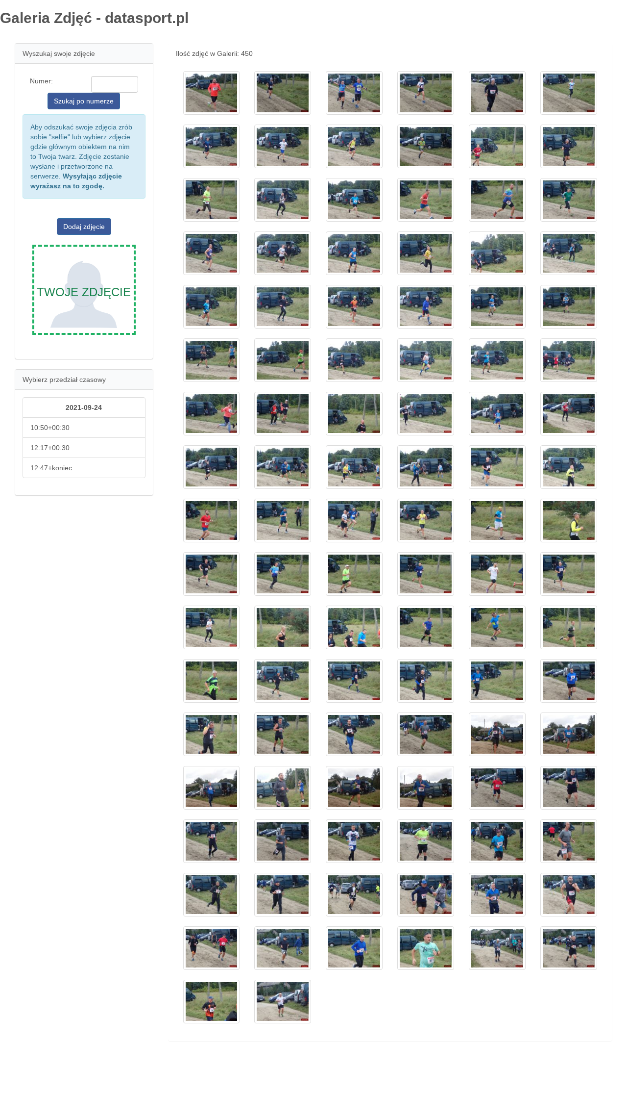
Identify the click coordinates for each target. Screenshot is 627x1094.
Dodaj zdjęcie (84, 226)
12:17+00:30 (50, 448)
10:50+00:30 (50, 428)
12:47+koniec (51, 468)
